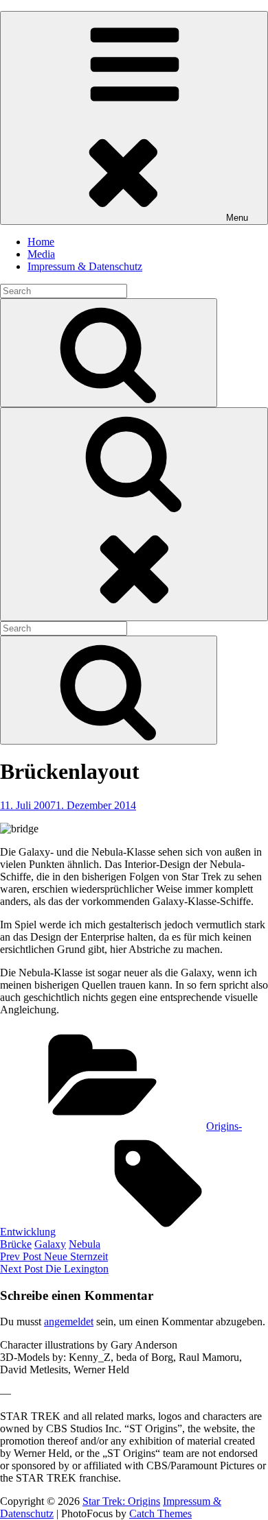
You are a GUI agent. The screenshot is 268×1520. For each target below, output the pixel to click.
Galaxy (50, 1244)
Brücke (16, 1244)
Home (40, 242)
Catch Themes (160, 1513)
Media (41, 254)
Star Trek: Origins (121, 1501)
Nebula (84, 1244)
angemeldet (68, 1321)
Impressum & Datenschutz (84, 266)
